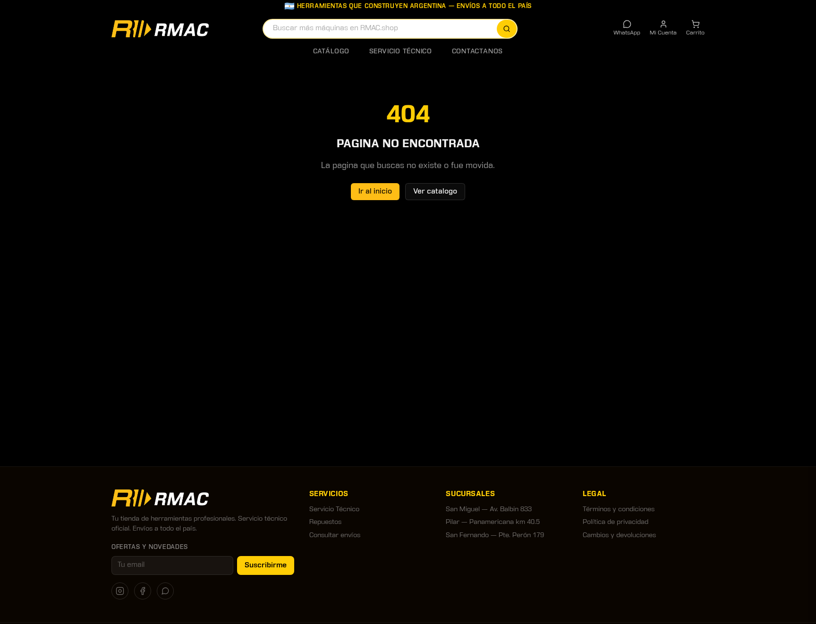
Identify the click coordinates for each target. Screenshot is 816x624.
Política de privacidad (615, 522)
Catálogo (331, 52)
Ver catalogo (435, 191)
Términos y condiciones (618, 509)
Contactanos (477, 52)
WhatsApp (626, 33)
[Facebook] (142, 590)
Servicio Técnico (400, 52)
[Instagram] (119, 590)
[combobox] (390, 29)
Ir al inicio (375, 191)
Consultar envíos (334, 535)
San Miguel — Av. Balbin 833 (489, 509)
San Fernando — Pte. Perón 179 (495, 535)
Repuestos (325, 522)
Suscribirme (266, 565)
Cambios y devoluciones (619, 535)
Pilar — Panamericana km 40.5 (493, 522)
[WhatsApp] (165, 590)
